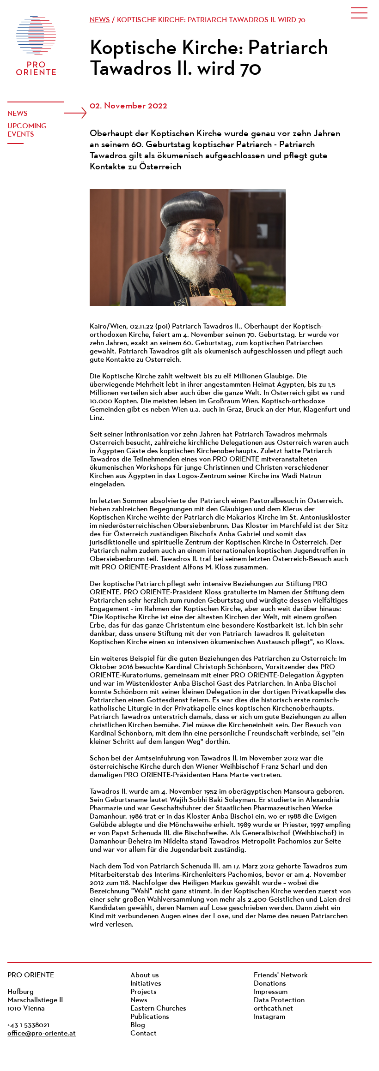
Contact (143, 1033)
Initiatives (145, 983)
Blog (137, 1025)
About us (144, 975)
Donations (270, 983)
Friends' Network (281, 975)
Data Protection (279, 1000)
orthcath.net (273, 1008)
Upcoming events (27, 130)
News (17, 114)
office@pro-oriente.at (41, 1033)
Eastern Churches (158, 1008)
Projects (143, 992)
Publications (149, 1017)
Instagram (269, 1017)
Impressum (270, 992)
